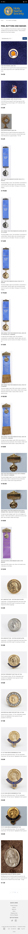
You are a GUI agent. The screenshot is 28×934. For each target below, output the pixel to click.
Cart (26, 1)
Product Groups (14, 905)
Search (14, 907)
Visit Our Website (14, 915)
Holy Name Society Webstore (10, 926)
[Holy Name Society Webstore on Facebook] (16, 921)
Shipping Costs (14, 913)
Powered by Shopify (21, 926)
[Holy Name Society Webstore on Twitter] (12, 921)
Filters (24, 38)
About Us (14, 909)
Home (2, 20)
